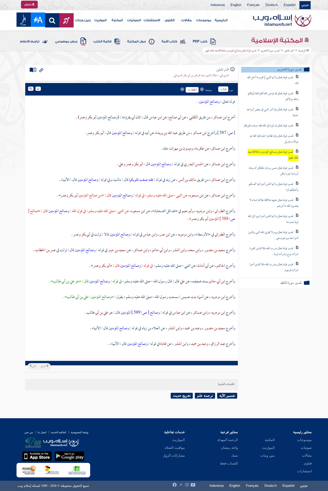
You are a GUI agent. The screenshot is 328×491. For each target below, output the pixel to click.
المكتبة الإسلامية (277, 40)
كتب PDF (200, 41)
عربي (305, 5)
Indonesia (218, 5)
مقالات (186, 20)
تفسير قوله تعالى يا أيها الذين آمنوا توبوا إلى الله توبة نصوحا (273, 219)
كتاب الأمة (169, 41)
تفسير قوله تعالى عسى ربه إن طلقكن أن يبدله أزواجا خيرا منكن (273, 171)
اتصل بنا (41, 432)
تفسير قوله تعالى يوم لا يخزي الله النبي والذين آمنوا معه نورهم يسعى (273, 235)
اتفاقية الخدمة (58, 432)
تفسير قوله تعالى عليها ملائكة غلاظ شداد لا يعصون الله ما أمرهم (273, 203)
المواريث (100, 20)
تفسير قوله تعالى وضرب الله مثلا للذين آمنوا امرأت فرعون (273, 267)
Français (253, 5)
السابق (44, 366)
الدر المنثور (289, 51)
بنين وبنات (83, 20)
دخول (28, 4)
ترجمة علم (205, 395)
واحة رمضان (229, 447)
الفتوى (169, 20)
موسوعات (203, 20)
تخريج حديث (182, 395)
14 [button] (224, 89)
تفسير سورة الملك (291, 283)
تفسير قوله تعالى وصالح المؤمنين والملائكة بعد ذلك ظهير (273, 155)
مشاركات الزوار (174, 455)
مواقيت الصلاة (175, 447)
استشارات (304, 471)
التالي (34, 366)
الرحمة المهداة (227, 440)
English (235, 5)
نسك (234, 455)
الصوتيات (134, 20)
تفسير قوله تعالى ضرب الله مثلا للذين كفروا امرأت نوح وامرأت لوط (273, 251)
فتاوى (308, 463)
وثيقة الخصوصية (79, 432)
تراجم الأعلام (29, 41)
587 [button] (194, 90)
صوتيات (306, 447)
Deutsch (272, 5)
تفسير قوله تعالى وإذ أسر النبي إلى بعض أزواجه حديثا (272, 112)
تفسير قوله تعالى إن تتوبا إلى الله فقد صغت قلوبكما (268, 126)
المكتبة (117, 20)
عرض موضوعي (66, 41)
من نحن (28, 432)
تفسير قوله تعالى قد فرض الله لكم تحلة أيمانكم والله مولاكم (273, 96)
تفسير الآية (227, 395)
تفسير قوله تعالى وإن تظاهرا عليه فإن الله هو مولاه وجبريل (273, 139)
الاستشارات (152, 20)
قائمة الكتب (102, 41)
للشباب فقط (229, 463)
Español (289, 5)
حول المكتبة (136, 41)
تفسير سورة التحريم (270, 51)
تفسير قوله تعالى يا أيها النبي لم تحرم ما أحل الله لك (272, 80)
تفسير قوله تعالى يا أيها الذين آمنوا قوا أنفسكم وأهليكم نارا (273, 187)
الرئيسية (221, 20)
